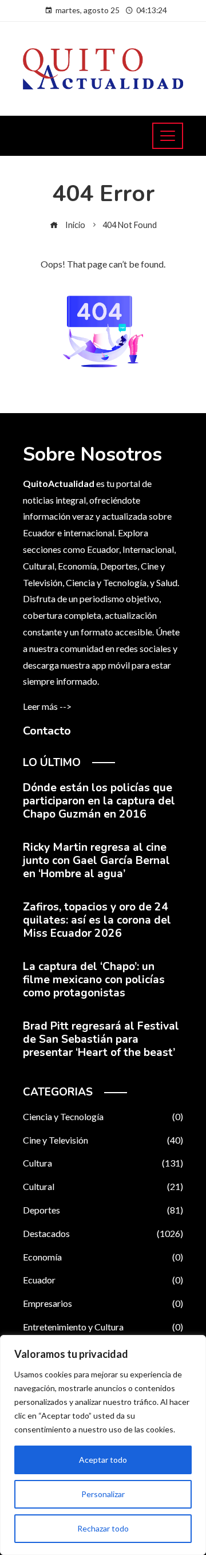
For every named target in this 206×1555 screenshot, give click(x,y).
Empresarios (103, 1303)
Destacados (103, 1233)
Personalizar (103, 1494)
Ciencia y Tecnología (103, 1116)
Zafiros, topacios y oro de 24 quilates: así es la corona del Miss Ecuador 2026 (97, 920)
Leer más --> (47, 706)
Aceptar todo (103, 1459)
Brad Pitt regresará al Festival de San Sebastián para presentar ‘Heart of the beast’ (101, 1039)
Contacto (47, 731)
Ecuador (103, 1279)
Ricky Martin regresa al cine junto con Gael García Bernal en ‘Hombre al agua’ (96, 860)
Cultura (103, 1162)
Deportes (103, 1209)
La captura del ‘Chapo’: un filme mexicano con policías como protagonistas (94, 979)
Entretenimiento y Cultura (103, 1326)
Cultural (103, 1186)
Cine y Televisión (103, 1139)
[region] (103, 1445)
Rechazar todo (103, 1528)
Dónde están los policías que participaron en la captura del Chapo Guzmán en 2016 (99, 801)
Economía (103, 1256)
